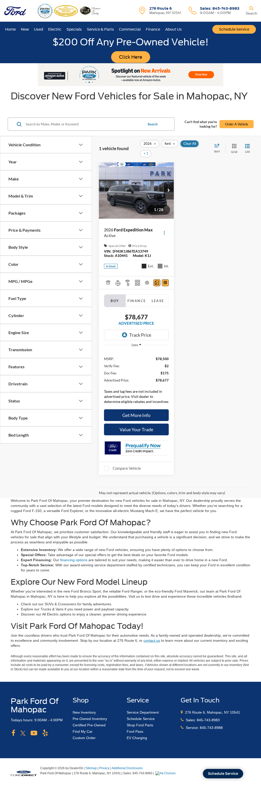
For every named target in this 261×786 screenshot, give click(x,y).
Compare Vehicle (127, 468)
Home (10, 29)
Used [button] (38, 29)
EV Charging (137, 738)
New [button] (25, 29)
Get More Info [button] (136, 415)
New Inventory (84, 712)
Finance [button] (153, 29)
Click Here (130, 57)
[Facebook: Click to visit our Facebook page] (13, 733)
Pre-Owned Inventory (90, 719)
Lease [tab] (158, 301)
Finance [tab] (136, 301)
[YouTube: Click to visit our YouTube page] (34, 733)
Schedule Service (234, 29)
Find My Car (83, 731)
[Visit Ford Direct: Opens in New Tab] (166, 773)
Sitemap (91, 768)
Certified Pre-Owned (89, 725)
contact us (151, 640)
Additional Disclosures (127, 768)
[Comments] (156, 282)
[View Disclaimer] (147, 282)
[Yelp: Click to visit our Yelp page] (45, 733)
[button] (169, 191)
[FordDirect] (24, 773)
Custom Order (84, 738)
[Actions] (164, 232)
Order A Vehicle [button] (236, 124)
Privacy (104, 768)
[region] (136, 379)
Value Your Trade (136, 429)
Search (153, 124)
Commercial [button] (130, 29)
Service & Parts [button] (100, 29)
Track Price (140, 335)
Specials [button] (74, 29)
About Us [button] (173, 29)
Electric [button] (54, 29)
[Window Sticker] (165, 282)
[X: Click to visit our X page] (23, 733)
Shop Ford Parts (140, 725)
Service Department (143, 712)
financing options (73, 560)
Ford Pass (135, 731)
